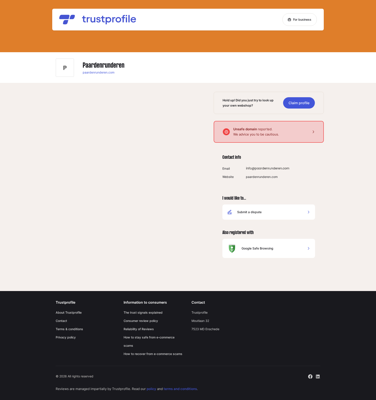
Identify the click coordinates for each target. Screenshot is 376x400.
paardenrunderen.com (98, 72)
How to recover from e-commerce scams (153, 354)
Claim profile (299, 103)
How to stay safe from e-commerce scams (149, 341)
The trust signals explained (143, 312)
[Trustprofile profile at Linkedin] (318, 376)
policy (151, 389)
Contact (61, 321)
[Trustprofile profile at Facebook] (310, 376)
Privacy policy (66, 337)
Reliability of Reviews (139, 329)
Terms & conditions (69, 329)
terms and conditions (180, 389)
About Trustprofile (69, 312)
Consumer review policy (141, 321)
